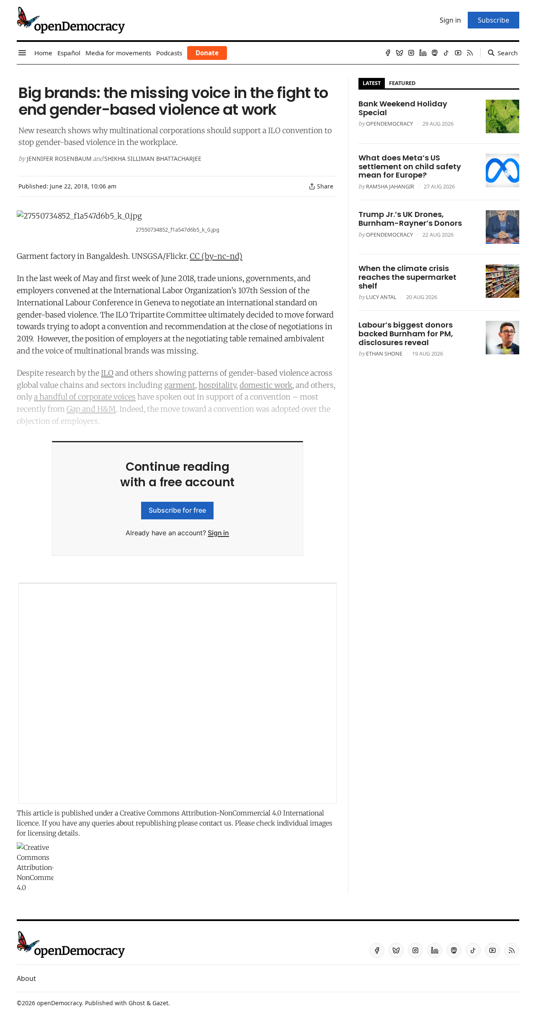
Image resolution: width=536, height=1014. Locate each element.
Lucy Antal (381, 297)
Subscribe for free (177, 510)
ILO (107, 373)
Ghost (137, 1003)
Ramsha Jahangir (390, 186)
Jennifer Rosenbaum (59, 159)
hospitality (217, 385)
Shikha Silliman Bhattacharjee (152, 159)
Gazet (160, 1003)
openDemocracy (389, 123)
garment (179, 385)
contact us (215, 823)
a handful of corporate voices (85, 397)
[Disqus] (177, 693)
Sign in (218, 533)
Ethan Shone (384, 353)
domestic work (266, 385)
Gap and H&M (91, 409)
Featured (402, 83)
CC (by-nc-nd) (216, 256)
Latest (372, 83)
